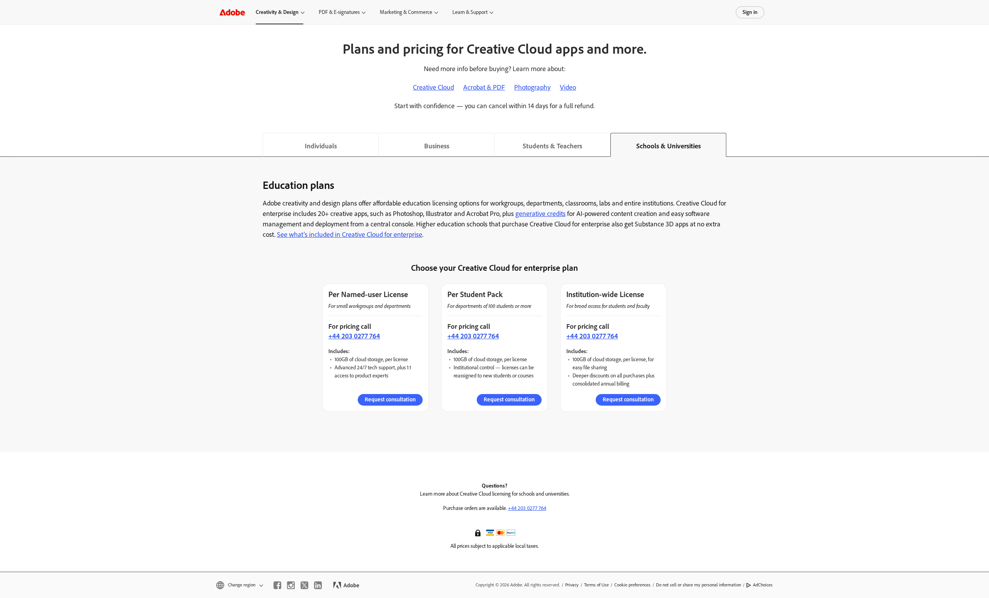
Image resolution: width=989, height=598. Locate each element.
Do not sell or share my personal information (698, 585)
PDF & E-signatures (339, 12)
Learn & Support (470, 12)
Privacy (572, 585)
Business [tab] (436, 146)
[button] (478, 532)
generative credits (540, 213)
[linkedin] (318, 585)
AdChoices (763, 585)
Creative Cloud (433, 87)
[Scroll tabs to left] (6, 145)
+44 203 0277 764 (354, 336)
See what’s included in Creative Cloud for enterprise (349, 234)
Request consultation (390, 399)
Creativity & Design (277, 12)
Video (568, 87)
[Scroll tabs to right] (983, 145)
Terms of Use (596, 585)
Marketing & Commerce (406, 12)
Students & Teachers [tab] (552, 146)
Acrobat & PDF (484, 87)
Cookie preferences (632, 585)
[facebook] (277, 585)
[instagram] (291, 585)
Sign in (750, 12)
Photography (532, 87)
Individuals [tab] (321, 146)
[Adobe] (232, 12)
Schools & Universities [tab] (668, 146)
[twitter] (304, 585)
